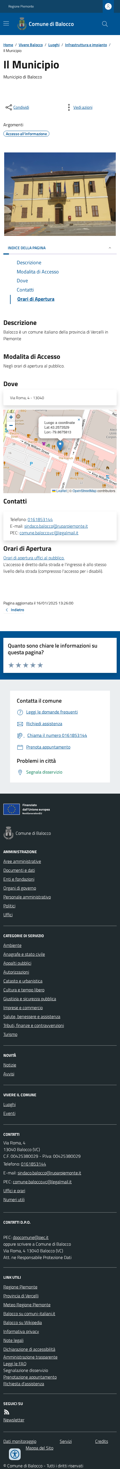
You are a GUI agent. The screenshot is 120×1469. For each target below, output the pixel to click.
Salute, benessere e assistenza (31, 1016)
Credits (101, 1441)
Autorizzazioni (16, 972)
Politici (9, 905)
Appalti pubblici (17, 963)
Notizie (9, 1064)
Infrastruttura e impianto (86, 45)
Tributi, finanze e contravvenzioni (33, 1025)
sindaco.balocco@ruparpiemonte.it (56, 526)
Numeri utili (14, 1199)
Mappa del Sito (39, 1448)
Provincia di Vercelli (21, 1295)
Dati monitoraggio (19, 1441)
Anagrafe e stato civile (24, 954)
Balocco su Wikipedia (22, 1322)
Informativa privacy (21, 1331)
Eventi (9, 1113)
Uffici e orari (14, 1190)
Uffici (8, 914)
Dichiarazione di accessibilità (29, 1349)
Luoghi (53, 45)
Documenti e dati (19, 870)
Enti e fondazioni (18, 879)
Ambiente (12, 945)
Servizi (66, 1441)
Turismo (10, 1034)
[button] (60, 445)
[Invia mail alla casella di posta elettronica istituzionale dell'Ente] (49, 1172)
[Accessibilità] (14, 1454)
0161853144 (40, 519)
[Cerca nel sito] (103, 24)
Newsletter (13, 1419)
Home (8, 45)
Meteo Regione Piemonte (27, 1304)
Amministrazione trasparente (30, 1357)
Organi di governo (19, 888)
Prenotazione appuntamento (30, 1377)
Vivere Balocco (31, 45)
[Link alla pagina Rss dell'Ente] (6, 1412)
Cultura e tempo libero (23, 989)
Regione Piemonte (21, 6)
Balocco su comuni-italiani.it (29, 1313)
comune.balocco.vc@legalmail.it (49, 532)
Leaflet (61, 490)
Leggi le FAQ (15, 1363)
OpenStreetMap (85, 490)
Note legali (13, 1340)
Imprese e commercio (23, 1007)
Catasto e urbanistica (22, 980)
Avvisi (8, 1073)
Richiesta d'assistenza (23, 1383)
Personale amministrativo (27, 896)
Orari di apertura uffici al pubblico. (33, 557)
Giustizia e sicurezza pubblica (29, 998)
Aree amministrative (22, 861)
